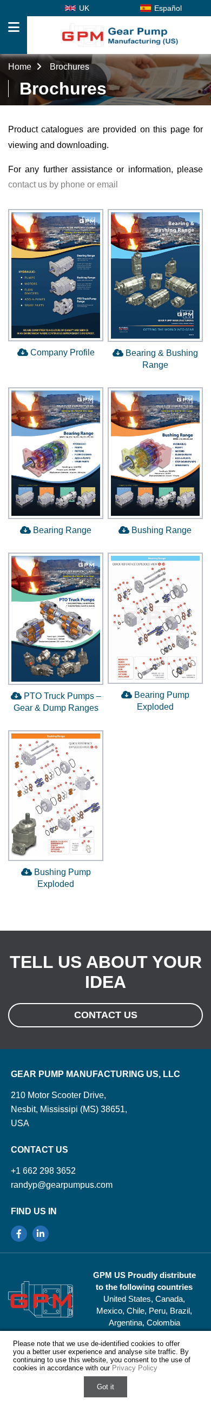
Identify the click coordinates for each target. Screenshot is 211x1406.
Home (21, 66)
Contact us (105, 1015)
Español (168, 8)
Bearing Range (61, 530)
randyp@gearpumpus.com (62, 1184)
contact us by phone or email (63, 184)
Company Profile (61, 352)
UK (84, 8)
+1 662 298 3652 (43, 1170)
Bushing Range (160, 530)
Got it (105, 1387)
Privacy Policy (134, 1368)
